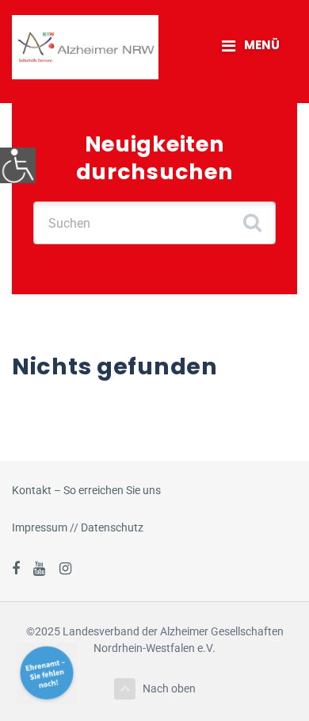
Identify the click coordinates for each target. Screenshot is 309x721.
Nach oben (169, 688)
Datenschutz (112, 527)
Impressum (39, 527)
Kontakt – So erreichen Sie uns (86, 490)
